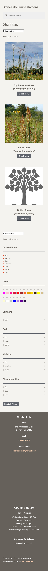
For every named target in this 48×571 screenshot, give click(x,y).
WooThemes (27, 561)
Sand (7, 345)
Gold (6, 261)
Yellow (7, 258)
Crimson (8, 264)
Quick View (24, 93)
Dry (6, 362)
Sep (6, 255)
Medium (8, 366)
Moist (7, 269)
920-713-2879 (24, 440)
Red (6, 266)
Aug (6, 387)
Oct (6, 395)
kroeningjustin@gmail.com (24, 450)
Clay (6, 337)
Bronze (36, 293)
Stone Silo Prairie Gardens (20, 7)
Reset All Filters (10, 404)
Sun (6, 320)
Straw (43, 293)
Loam (7, 272)
